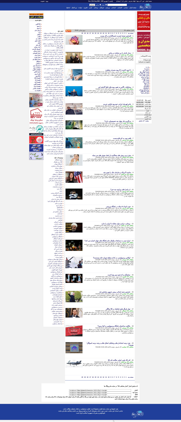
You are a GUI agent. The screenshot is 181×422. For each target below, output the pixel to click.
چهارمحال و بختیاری (56, 166)
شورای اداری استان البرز (55, 180)
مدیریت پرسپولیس (57, 307)
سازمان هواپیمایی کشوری (55, 263)
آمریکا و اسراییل (57, 301)
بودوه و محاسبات (57, 187)
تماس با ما (124, 1)
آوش (39, 43)
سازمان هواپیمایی (57, 294)
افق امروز (37, 74)
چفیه (60, 191)
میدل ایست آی (58, 249)
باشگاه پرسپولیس (57, 236)
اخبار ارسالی (36, 51)
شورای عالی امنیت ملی (55, 267)
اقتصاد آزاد (37, 82)
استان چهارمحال (57, 319)
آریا (39, 32)
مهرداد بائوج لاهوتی (57, 269)
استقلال (38, 61)
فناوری (85, 7)
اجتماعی (113, 7)
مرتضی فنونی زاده (57, 305)
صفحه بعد (130, 33)
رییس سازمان (58, 255)
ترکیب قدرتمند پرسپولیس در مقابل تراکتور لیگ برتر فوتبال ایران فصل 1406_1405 (53, 46)
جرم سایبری (58, 216)
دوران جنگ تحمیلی (57, 176)
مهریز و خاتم (58, 203)
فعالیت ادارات (58, 224)
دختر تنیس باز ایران (56, 199)
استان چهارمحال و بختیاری (55, 259)
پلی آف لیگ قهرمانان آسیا (55, 201)
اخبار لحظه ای (36, 59)
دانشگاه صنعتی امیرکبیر (55, 178)
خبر (143, 1)
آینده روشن (37, 47)
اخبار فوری (37, 57)
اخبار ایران (37, 55)
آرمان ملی (37, 30)
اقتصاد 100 (37, 78)
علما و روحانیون (57, 315)
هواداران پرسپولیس (56, 282)
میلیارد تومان (58, 168)
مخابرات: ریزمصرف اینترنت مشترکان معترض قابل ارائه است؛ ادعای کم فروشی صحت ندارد (53, 151)
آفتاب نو (38, 38)
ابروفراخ (59, 209)
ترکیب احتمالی (58, 222)
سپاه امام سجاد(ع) (57, 299)
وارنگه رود (59, 197)
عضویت (43, 1)
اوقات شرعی (132, 1)
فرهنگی (102, 7)
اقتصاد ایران (37, 86)
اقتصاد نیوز (37, 90)
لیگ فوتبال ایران (57, 303)
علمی (90, 7)
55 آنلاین (38, 24)
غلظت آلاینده (58, 184)
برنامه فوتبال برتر (57, 274)
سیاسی (126, 7)
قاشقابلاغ (59, 207)
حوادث (80, 7)
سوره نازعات (58, 182)
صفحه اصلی (148, 1)
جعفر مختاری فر (57, 211)
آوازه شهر (37, 40)
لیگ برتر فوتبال (58, 162)
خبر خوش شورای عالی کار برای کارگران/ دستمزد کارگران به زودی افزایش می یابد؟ (53, 116)
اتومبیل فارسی (36, 49)
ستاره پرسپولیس (57, 240)
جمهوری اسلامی (57, 226)
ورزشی (107, 7)
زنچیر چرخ (59, 205)
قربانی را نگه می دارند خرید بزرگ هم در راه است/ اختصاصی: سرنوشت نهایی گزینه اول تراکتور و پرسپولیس (53, 56)
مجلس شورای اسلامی (56, 286)
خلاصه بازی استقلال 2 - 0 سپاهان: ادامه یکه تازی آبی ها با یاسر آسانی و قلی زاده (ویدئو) (53, 39)
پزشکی (96, 7)
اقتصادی (120, 7)
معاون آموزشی (58, 228)
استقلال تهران (58, 164)
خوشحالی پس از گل (56, 309)
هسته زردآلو (59, 251)
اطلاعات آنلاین (36, 70)
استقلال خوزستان (57, 313)
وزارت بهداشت (58, 230)
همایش (60, 220)
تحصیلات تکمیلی (57, 317)
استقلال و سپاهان (57, 174)
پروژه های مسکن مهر (56, 280)
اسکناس (38, 63)
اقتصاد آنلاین (37, 84)
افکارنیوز (38, 76)
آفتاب (38, 36)
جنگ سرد (59, 189)
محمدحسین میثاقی (57, 311)
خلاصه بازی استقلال (56, 234)
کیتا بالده (60, 213)
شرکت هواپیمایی (57, 243)
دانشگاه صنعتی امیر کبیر (55, 261)
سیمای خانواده (58, 245)
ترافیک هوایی (58, 232)
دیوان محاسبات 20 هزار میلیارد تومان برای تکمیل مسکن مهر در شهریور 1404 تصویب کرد (54, 102)
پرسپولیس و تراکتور (56, 276)
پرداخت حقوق (58, 253)
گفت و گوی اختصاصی (56, 290)
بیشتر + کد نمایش (144, 121)
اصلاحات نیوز (36, 67)
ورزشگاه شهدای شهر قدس (54, 265)
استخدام (118, 1)
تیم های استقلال (57, 238)
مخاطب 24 (130, 38)
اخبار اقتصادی (36, 53)
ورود (47, 1)
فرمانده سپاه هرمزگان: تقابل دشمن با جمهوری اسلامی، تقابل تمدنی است (54, 122)
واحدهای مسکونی (57, 323)
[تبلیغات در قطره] (36, 18)
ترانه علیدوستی (58, 321)
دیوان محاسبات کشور (56, 278)
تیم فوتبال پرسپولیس (56, 272)
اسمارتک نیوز (36, 65)
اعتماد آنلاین (37, 72)
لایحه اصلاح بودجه (57, 288)
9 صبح (38, 28)
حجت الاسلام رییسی (56, 193)
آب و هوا (139, 1)
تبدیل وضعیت (58, 170)
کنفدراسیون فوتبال (57, 284)
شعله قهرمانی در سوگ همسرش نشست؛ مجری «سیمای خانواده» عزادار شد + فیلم (53, 79)
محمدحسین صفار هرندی (55, 218)
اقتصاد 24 (37, 80)
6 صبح (38, 26)
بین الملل (74, 7)
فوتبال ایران (59, 172)
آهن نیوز (38, 45)
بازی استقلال (58, 160)
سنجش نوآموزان (57, 195)
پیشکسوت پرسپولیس (56, 292)
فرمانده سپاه (58, 247)
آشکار (38, 34)
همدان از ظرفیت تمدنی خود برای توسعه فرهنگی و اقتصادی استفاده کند (53, 137)
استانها (68, 7)
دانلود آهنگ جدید (57, 296)
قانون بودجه (59, 257)
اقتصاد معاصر (36, 88)
